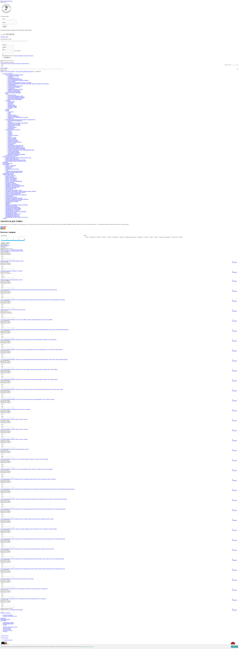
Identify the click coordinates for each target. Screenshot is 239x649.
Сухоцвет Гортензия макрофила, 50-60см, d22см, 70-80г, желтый (42, 339)
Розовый (146, 237)
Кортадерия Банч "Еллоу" (18, 250)
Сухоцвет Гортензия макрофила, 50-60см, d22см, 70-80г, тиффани (43, 369)
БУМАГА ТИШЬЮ (12, 138)
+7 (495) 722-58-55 (4, 635)
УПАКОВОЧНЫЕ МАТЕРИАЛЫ (12, 129)
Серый (151, 237)
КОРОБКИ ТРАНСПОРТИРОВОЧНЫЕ (16, 148)
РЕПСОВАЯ (10, 118)
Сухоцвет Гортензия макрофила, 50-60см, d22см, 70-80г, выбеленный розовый (51, 329)
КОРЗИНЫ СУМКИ (12, 107)
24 (2, 247)
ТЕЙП (9, 112)
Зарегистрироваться (8, 1)
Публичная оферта (7, 628)
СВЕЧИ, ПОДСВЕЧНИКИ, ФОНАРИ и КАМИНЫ (16, 204)
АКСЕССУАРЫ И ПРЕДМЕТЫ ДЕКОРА (24, 71)
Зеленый (109, 237)
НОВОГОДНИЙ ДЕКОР (8, 174)
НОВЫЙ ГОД (8, 167)
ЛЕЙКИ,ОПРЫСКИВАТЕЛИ (11, 158)
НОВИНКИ (5, 162)
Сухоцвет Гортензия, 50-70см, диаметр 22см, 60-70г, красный (41, 548)
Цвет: (85, 235)
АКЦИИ (5, 218)
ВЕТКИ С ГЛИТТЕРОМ (10, 179)
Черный (180, 237)
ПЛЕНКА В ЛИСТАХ (13, 139)
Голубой (99, 237)
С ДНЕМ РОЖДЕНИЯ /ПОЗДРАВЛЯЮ (14, 171)
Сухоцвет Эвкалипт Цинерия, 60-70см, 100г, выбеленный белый (43, 289)
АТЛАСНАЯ (10, 111)
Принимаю (234, 646)
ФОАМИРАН (11, 144)
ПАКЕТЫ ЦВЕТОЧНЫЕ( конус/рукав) (16, 147)
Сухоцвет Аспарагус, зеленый (21, 419)
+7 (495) (7, 34)
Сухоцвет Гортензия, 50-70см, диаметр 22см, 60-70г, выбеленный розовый (49, 538)
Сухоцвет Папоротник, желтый (22, 449)
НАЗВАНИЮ (6, 245)
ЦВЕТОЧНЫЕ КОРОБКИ (13, 153)
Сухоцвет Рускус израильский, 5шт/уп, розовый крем (36, 588)
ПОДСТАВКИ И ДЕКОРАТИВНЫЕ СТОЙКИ (15, 160)
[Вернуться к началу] (2, 611)
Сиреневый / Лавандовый (164, 237)
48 (4, 247)
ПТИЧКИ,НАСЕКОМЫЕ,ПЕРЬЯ (15, 86)
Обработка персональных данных (10, 627)
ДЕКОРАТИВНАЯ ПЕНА (13, 78)
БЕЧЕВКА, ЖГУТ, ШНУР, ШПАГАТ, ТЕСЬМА (18, 117)
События (2, 63)
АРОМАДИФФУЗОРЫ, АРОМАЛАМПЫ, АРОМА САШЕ (18, 157)
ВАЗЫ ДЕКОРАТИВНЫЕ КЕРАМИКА (16, 97)
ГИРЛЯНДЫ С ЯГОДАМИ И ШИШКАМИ (14, 185)
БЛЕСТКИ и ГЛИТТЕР (10, 175)
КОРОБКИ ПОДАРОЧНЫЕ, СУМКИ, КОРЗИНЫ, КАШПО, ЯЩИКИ (20, 191)
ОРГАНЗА (10, 133)
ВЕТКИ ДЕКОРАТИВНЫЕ (11, 177)
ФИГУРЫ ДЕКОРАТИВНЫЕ (14, 91)
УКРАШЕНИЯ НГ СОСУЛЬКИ (12, 210)
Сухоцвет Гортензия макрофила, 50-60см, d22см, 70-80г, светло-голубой (47, 389)
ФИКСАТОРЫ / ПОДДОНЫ (14, 124)
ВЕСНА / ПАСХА (9, 166)
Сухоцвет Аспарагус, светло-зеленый (26, 578)
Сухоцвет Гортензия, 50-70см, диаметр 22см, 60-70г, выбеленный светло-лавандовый (56, 489)
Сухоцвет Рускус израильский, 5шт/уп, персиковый (35, 598)
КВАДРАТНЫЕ (11, 101)
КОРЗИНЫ (7, 100)
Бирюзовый (92, 237)
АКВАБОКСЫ (11, 126)
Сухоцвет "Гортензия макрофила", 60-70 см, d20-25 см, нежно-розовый (47, 349)
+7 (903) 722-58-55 (4, 637)
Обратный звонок (4, 36)
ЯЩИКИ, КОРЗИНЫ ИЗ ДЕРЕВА (15, 89)
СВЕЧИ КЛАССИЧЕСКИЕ (14, 90)
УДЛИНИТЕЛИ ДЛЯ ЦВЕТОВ (12, 155)
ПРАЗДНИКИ (6, 164)
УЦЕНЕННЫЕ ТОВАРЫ (8, 173)
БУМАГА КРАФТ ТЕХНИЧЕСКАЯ (15, 146)
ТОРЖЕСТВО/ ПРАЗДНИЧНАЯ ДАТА (13, 172)
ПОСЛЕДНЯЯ (19, 249)
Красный (122, 237)
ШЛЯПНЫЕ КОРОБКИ (13, 140)
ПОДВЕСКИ (8, 202)
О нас (6, 63)
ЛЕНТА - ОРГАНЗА (12, 115)
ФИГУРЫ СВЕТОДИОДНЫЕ (11, 201)
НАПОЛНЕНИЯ (11, 81)
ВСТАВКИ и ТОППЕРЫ (10, 183)
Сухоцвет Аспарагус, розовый (21, 439)
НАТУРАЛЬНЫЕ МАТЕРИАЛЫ (15, 79)
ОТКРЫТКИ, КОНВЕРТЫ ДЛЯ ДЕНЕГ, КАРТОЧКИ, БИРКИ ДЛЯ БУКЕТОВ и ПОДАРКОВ (28, 83)
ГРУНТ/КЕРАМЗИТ (12, 127)
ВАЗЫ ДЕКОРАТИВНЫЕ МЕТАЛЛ (16, 98)
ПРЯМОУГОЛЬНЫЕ (12, 106)
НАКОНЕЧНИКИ (9, 195)
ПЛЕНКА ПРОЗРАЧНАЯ (13, 151)
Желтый (104, 237)
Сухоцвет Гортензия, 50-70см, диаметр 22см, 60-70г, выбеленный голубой (49, 568)
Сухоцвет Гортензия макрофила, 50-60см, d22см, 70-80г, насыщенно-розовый (51, 359)
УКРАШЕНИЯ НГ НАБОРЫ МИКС (13, 209)
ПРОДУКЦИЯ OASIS (7, 163)
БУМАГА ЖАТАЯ (12, 143)
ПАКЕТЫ (10, 134)
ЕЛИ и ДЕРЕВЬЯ (9, 189)
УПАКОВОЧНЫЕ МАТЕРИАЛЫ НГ (13, 200)
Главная (2, 71)
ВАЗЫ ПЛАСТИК (12, 94)
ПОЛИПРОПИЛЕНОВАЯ (13, 116)
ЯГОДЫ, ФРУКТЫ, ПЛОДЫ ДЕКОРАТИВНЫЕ (15, 211)
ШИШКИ (7, 203)
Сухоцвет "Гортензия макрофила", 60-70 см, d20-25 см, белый (41, 399)
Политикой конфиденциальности (87, 646)
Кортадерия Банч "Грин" (17, 279)
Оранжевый (140, 237)
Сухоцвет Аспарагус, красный (21, 429)
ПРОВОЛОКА (11, 128)
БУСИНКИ (10, 77)
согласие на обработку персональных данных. (23, 55)
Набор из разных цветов (130, 237)
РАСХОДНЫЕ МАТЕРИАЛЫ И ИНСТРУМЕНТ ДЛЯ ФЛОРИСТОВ (20, 119)
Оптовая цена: (4, 235)
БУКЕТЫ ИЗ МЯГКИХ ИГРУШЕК (13, 92)
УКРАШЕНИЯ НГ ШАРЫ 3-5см (12, 214)
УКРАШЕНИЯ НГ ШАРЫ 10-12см (12, 213)
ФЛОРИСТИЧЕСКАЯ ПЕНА (14, 125)
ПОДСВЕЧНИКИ (12, 84)
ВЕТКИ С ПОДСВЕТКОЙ (11, 180)
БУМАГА (10, 131)
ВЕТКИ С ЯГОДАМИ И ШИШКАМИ (13, 181)
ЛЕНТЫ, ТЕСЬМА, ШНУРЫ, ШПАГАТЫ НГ (15, 192)
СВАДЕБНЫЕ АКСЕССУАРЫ (12, 168)
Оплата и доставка (11, 63)
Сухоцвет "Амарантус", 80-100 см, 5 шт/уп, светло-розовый (40, 469)
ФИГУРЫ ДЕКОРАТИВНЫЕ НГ (12, 207)
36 (3, 247)
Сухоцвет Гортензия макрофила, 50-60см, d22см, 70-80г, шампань (43, 379)
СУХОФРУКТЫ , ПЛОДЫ (11, 197)
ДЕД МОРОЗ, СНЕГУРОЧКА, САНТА (13, 190)
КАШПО (7, 109)
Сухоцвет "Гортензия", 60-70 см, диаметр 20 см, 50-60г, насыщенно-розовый (50, 499)
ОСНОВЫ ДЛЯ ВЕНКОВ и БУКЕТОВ (13, 198)
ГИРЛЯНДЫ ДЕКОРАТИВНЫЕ (12, 184)
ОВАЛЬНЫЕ (11, 102)
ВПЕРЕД (14, 249)
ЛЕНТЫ (7, 110)
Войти (1, 1)
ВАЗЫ (6, 93)
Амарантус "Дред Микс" (17, 270)
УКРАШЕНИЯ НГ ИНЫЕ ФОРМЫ (13, 208)
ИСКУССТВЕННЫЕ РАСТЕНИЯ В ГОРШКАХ (18, 80)
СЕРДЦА (10, 108)
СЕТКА (9, 136)
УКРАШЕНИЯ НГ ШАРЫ (11, 212)
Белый (87, 237)
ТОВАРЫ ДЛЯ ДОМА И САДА (10, 156)
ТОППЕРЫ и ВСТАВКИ (13, 75)
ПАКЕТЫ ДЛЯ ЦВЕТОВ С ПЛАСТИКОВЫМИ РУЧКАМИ (21, 149)
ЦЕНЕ (1, 245)
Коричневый (115, 237)
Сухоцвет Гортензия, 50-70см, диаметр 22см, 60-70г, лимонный (42, 479)
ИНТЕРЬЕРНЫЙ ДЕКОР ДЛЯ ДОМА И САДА (15, 161)
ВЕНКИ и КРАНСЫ (9, 176)
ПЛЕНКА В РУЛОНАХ (13, 135)
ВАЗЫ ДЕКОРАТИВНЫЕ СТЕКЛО (15, 96)
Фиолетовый (175, 237)
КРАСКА (10, 121)
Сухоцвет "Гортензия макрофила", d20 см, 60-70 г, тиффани (39, 319)
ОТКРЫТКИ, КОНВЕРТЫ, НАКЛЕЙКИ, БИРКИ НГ (17, 199)
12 (0, 247)
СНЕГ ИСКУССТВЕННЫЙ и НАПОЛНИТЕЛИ (15, 194)
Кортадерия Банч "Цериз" (18, 260)
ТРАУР (6, 170)
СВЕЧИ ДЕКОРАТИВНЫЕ (14, 87)
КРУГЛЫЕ (10, 103)
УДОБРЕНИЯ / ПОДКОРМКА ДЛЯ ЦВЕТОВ (18, 123)
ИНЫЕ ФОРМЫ (11, 105)
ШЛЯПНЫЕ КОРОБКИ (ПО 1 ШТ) (15, 145)
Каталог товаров (4, 68)
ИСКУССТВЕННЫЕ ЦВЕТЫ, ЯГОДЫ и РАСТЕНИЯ (19, 82)
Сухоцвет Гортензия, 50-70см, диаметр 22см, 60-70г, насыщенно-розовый (48, 558)
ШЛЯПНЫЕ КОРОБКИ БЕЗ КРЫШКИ (16, 154)
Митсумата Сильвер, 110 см (19, 309)
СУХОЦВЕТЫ (11, 88)
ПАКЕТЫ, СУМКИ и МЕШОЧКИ (12, 193)
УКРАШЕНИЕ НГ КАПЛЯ (11, 205)
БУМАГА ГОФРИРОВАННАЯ (14, 142)
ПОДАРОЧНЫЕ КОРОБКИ (14, 152)
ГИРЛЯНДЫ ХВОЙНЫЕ (10, 188)
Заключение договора (20, 63)
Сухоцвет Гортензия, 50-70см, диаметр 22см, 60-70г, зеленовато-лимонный (49, 508)
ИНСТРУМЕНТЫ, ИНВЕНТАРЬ (15, 120)
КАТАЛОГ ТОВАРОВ (10, 71)
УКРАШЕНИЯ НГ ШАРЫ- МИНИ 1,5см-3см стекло (16, 217)
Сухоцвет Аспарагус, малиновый (23, 409)
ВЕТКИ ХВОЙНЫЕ (9, 182)
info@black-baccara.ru (8, 639)
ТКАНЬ (9, 114)
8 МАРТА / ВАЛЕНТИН (10, 165)
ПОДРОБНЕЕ (3, 226)
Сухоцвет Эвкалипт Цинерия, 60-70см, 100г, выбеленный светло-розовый (49, 299)
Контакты (27, 63)
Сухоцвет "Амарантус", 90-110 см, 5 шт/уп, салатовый (36, 459)
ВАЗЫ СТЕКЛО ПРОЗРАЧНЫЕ (15, 99)
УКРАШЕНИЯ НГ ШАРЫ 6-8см (12, 216)
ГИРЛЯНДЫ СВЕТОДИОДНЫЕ (12, 186)
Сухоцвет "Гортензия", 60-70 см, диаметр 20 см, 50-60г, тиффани (43, 528)
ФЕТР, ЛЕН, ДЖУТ (12, 137)
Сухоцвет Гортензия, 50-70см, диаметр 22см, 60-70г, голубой (40, 518)
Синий (156, 237)
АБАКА (9, 130)
